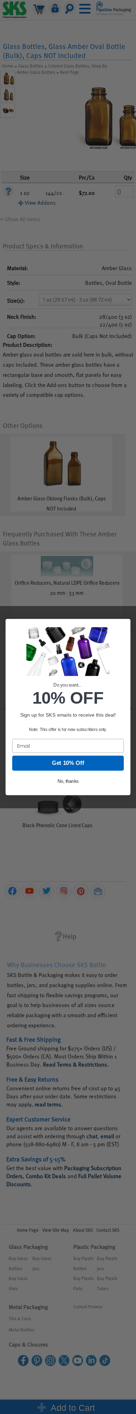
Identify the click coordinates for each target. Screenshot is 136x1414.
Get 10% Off (68, 763)
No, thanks (68, 781)
